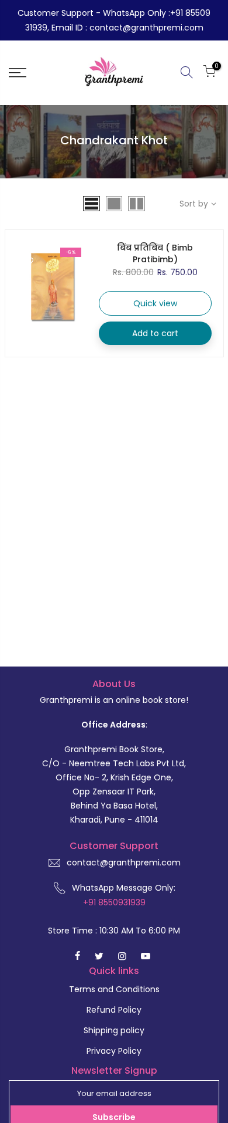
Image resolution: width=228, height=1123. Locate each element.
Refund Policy (114, 1010)
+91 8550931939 (114, 902)
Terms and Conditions (114, 989)
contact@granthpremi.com (124, 862)
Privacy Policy (114, 1051)
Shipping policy (114, 1030)
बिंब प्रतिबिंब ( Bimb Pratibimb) (155, 253)
